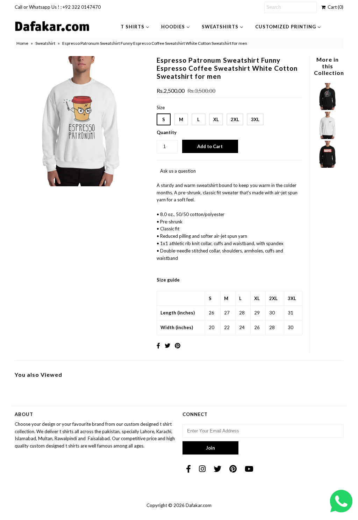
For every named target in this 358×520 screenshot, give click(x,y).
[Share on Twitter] (167, 345)
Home (22, 43)
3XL (255, 119)
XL (216, 119)
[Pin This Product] (177, 345)
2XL (235, 119)
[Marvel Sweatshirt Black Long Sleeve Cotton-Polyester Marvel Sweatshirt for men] (327, 166)
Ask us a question (178, 171)
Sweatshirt (45, 43)
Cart (334, 7)
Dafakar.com (199, 505)
